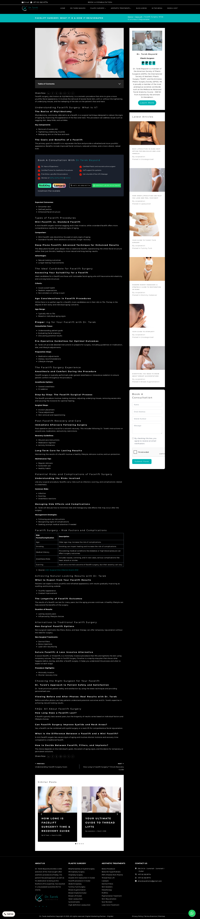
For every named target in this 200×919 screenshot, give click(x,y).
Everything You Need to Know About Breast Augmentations (145, 375)
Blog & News (141, 8)
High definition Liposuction (79, 905)
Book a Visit (172, 8)
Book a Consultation (100, 2)
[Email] (64, 93)
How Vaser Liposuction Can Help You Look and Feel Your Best (147, 197)
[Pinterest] (60, 93)
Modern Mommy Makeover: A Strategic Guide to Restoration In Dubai (146, 287)
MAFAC (68, 178)
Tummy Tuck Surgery (76, 887)
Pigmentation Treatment (112, 896)
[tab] (75, 843)
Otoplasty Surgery (75, 875)
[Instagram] (153, 63)
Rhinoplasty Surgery (76, 872)
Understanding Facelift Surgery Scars (51, 765)
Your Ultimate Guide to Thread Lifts (100, 822)
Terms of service (150, 916)
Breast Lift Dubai (75, 896)
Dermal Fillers (107, 884)
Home (62, 8)
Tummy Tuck (146, 248)
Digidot (110, 916)
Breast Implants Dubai (77, 893)
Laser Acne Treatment (110, 905)
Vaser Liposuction (75, 899)
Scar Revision (107, 902)
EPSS (61, 178)
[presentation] (57, 799)
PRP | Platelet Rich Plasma (112, 875)
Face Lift (138, 17)
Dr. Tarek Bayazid (77, 8)
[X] (68, 93)
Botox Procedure (108, 869)
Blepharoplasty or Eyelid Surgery (81, 869)
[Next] (117, 814)
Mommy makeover (149, 295)
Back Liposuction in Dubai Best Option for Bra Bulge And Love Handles (146, 151)
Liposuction (146, 204)
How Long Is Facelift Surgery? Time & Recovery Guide (103, 767)
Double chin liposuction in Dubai (81, 878)
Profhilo (105, 893)
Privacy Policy (137, 916)
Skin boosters (107, 887)
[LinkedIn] (48, 93)
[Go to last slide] (41, 814)
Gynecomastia (74, 902)
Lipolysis (105, 881)
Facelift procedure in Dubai (79, 881)
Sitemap (161, 916)
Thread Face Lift (108, 878)
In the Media (157, 8)
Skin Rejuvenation (109, 899)
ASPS (52, 178)
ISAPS (56, 178)
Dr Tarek (46, 835)
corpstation (91, 831)
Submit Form (142, 461)
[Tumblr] (56, 93)
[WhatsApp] (73, 93)
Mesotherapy (107, 890)
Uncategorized (147, 159)
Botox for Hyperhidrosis (111, 872)
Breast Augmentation (150, 382)
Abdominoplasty (75, 884)
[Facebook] (52, 93)
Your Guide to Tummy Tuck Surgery (144, 241)
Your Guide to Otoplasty (143, 331)
